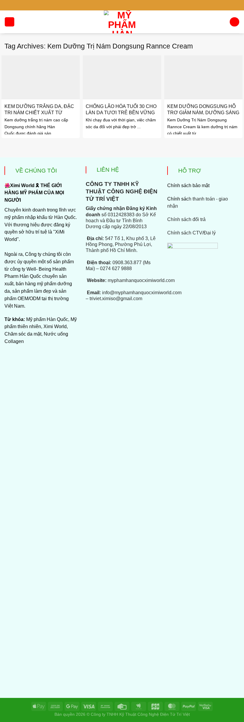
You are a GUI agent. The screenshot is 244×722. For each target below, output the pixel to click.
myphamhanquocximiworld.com (141, 280)
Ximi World (55, 326)
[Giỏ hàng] (234, 22)
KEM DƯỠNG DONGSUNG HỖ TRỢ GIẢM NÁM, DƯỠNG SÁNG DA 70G (203, 112)
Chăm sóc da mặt (22, 333)
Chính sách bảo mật (188, 185)
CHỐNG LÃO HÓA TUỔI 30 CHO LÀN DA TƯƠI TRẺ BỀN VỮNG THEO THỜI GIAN (121, 112)
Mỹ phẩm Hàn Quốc (47, 319)
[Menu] (9, 22)
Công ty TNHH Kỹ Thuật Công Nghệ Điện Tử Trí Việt (140, 714)
